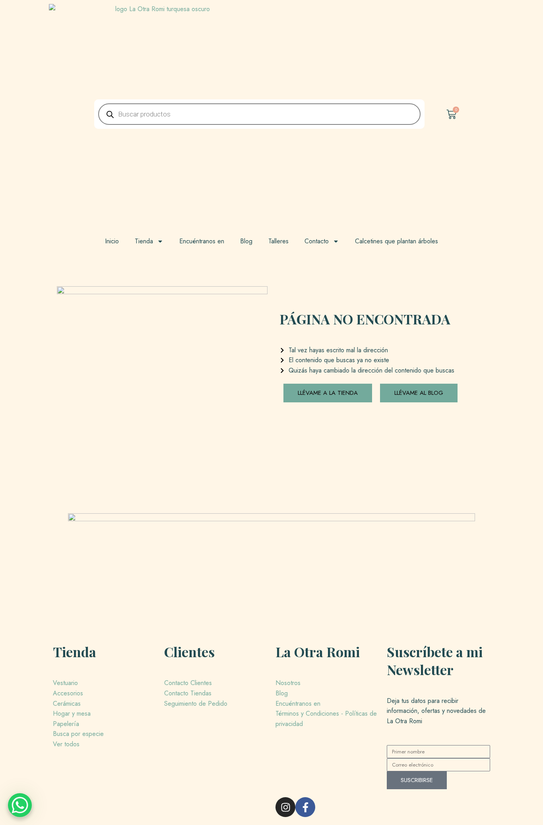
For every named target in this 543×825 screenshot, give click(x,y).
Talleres (278, 241)
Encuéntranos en (201, 241)
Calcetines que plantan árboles (396, 241)
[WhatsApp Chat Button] (20, 805)
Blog (246, 241)
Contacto (316, 241)
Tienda (144, 241)
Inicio (112, 241)
